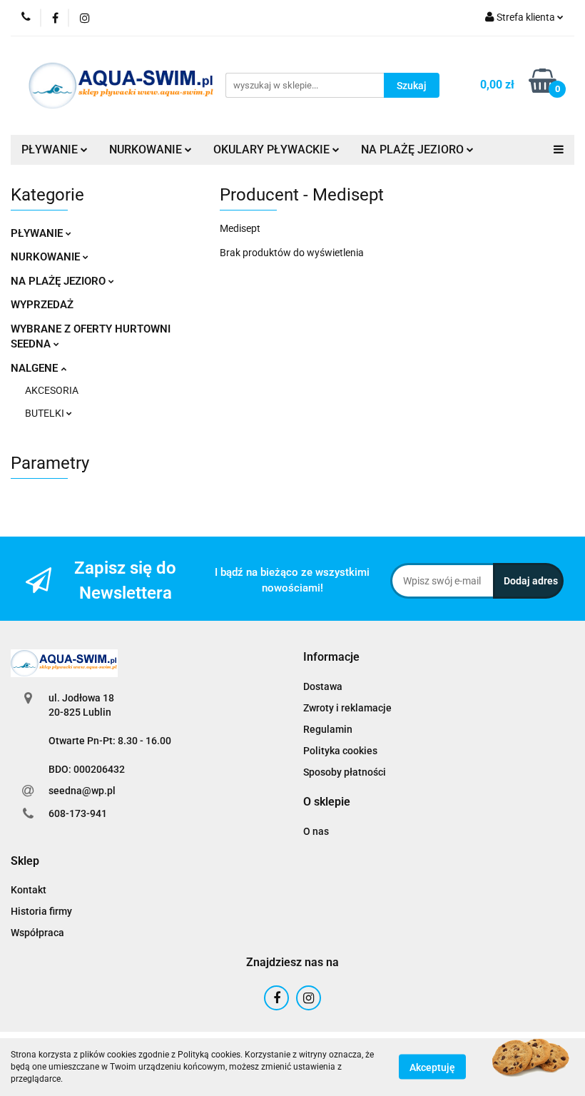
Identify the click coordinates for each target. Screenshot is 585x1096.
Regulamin (327, 729)
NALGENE (36, 368)
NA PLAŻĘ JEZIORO (59, 281)
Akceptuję (432, 1067)
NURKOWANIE (47, 256)
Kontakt (28, 889)
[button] (331, 657)
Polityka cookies (340, 750)
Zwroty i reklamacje (347, 708)
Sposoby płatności (344, 772)
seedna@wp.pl (82, 790)
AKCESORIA (51, 390)
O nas (316, 831)
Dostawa (322, 686)
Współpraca (37, 932)
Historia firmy (41, 911)
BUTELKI (45, 413)
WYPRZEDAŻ (42, 304)
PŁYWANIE (38, 233)
